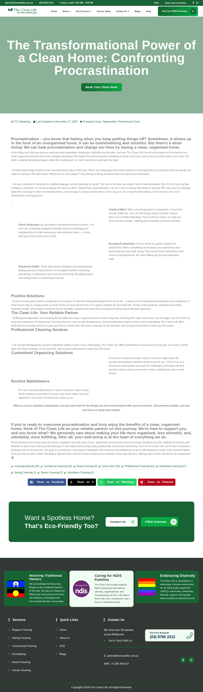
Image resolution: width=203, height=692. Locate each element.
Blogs (138, 11)
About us (65, 638)
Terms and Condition (175, 3)
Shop (148, 11)
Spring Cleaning (21, 638)
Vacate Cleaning (21, 670)
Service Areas (104, 11)
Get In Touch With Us (120, 640)
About (65, 11)
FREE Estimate (156, 521)
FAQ (156, 3)
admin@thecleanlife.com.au (19, 3)
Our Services (82, 11)
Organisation (109, 121)
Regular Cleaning (22, 629)
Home (54, 11)
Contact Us (121, 11)
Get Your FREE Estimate (174, 11)
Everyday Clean (92, 121)
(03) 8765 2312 (46, 3)
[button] (47, 482)
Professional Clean (129, 121)
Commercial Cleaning (24, 646)
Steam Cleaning (21, 662)
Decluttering (19, 654)
